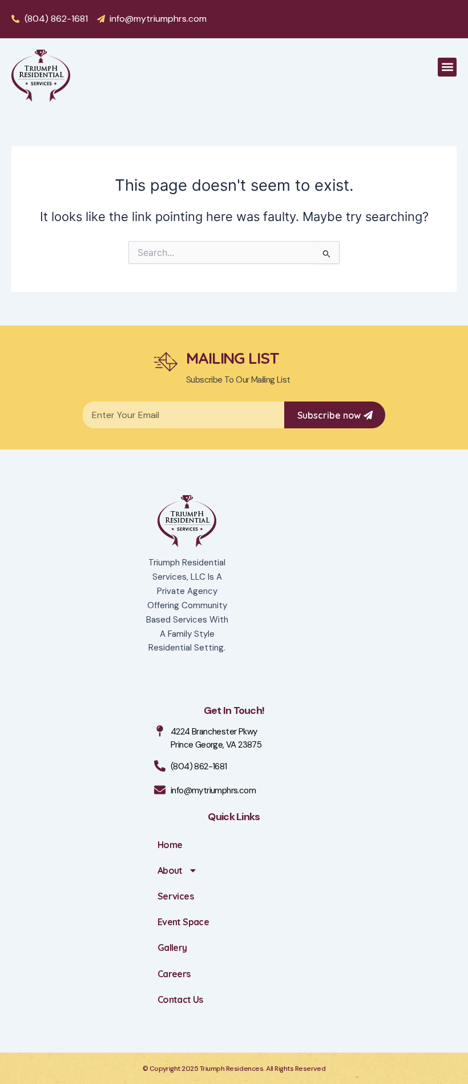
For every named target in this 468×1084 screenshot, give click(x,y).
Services (175, 896)
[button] (447, 67)
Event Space (183, 922)
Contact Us (180, 999)
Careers (174, 973)
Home (170, 844)
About (170, 870)
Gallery (172, 947)
